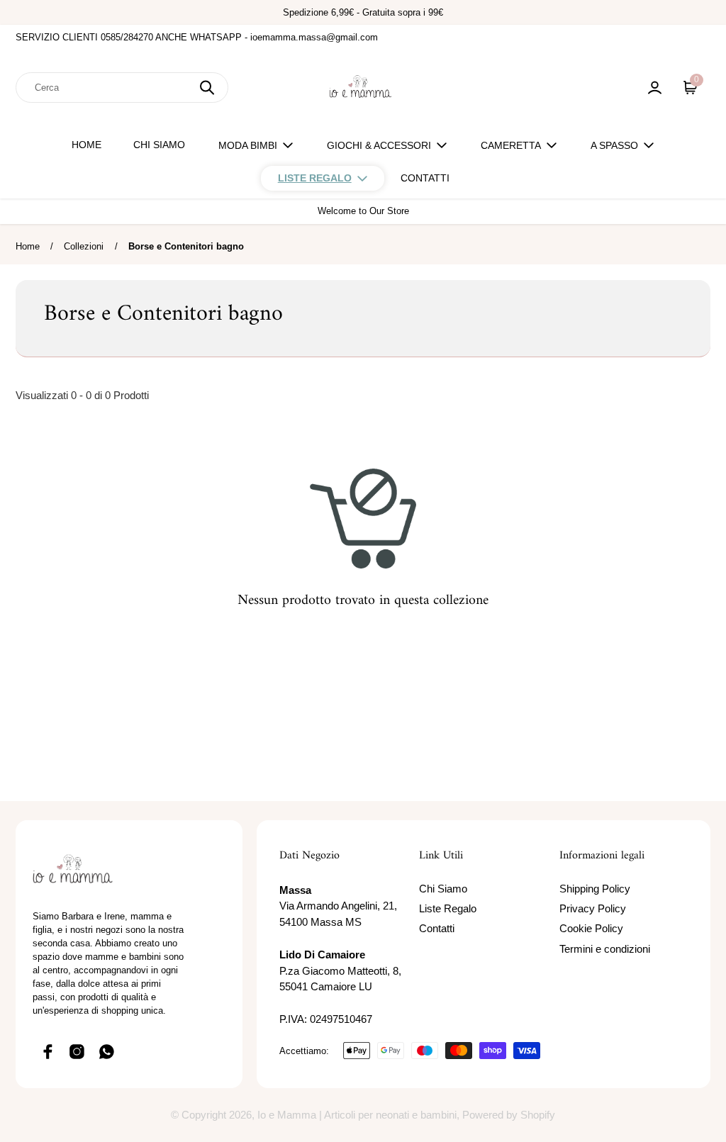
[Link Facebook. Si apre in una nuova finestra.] (47, 1051)
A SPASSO (614, 145)
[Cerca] (207, 87)
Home (28, 246)
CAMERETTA (511, 145)
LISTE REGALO (315, 178)
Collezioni (84, 246)
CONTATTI (425, 178)
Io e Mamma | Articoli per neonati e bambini (357, 1115)
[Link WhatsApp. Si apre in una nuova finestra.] (107, 1051)
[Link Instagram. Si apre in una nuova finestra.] (77, 1051)
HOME (86, 144)
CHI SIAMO (159, 144)
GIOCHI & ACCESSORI (379, 145)
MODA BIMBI (247, 145)
